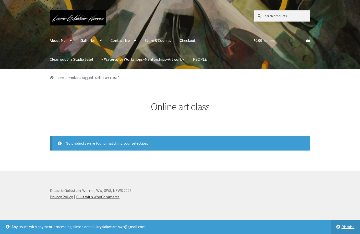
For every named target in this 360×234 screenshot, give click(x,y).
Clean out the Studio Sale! (71, 59)
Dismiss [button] (347, 226)
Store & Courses (158, 40)
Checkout (188, 40)
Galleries (88, 40)
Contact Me (120, 40)
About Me (58, 40)
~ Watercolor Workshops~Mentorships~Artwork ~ (142, 59)
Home (60, 77)
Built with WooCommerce (98, 196)
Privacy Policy (61, 196)
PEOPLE (200, 59)
